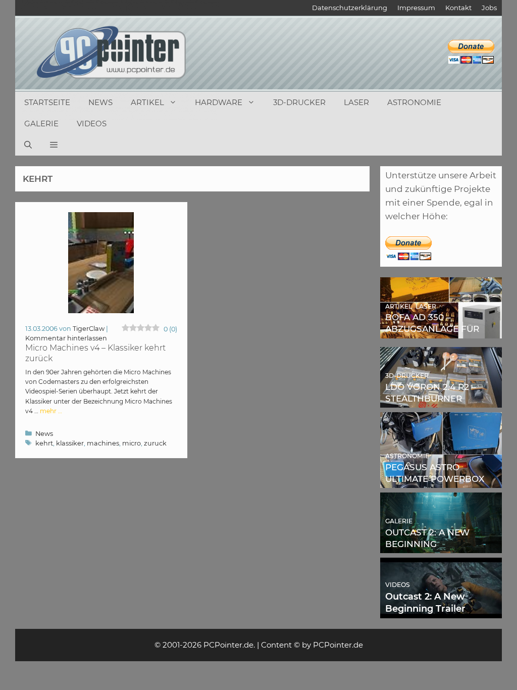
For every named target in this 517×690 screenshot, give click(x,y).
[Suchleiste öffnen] (28, 145)
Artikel (147, 102)
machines (103, 443)
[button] (54, 145)
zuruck (155, 443)
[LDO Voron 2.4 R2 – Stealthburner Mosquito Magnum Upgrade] (441, 401)
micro (131, 443)
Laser (356, 102)
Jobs (489, 8)
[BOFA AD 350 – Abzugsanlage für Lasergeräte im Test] (441, 331)
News (100, 102)
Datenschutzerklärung (349, 8)
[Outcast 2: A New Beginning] (441, 546)
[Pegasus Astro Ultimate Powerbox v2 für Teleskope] (441, 481)
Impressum (416, 8)
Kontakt (458, 8)
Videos (92, 123)
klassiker (70, 443)
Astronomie (414, 102)
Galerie (41, 123)
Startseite (47, 102)
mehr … (51, 411)
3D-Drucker (299, 102)
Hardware (218, 102)
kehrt (44, 443)
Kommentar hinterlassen (66, 338)
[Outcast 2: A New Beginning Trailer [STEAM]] (441, 611)
